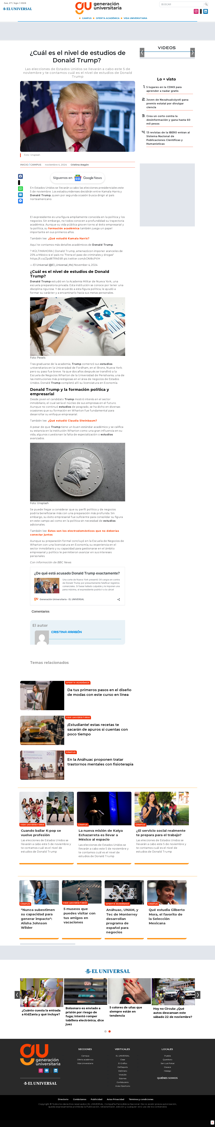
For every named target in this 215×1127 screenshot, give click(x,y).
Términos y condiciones (141, 1099)
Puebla (167, 1056)
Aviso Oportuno (122, 1086)
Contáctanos (79, 1099)
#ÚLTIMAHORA (42, 251)
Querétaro (167, 1059)
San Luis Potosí (167, 1063)
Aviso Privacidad (115, 1099)
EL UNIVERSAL (123, 1056)
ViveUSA (123, 1074)
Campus (87, 18)
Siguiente (197, 995)
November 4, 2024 (85, 264)
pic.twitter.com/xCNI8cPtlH (82, 258)
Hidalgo (167, 1071)
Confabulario (123, 1082)
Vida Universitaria (135, 18)
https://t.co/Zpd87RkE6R (46, 258)
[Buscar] (205, 4)
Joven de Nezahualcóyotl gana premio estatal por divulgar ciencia (167, 103)
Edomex (122, 1078)
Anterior (17, 995)
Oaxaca (167, 1067)
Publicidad (96, 1099)
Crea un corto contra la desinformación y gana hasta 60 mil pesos (168, 120)
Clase (122, 1059)
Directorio (63, 1099)
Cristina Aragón (80, 164)
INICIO (24, 164)
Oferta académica (85, 1059)
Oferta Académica (107, 18)
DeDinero (122, 1071)
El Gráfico (122, 1063)
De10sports (123, 1067)
